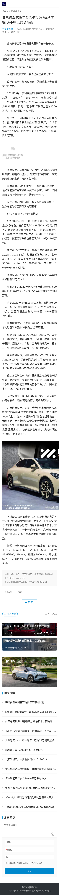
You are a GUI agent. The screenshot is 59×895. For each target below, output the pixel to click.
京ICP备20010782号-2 (41, 891)
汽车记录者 (7, 29)
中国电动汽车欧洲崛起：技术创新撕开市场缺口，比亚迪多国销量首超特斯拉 (31, 768)
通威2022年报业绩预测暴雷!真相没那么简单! (29, 806)
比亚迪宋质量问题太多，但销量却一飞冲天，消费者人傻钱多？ (31, 730)
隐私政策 (25, 887)
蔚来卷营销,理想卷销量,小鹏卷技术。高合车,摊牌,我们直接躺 (31, 721)
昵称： (9, 842)
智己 (20, 592)
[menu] (54, 4)
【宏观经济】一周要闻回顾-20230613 (26, 759)
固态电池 (8, 592)
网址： (9, 857)
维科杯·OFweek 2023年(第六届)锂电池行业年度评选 (31, 787)
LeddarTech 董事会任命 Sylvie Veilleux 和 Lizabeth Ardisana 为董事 (31, 711)
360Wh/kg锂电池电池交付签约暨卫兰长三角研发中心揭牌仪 (31, 797)
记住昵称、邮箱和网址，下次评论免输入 (25, 863)
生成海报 (11, 614)
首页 (4, 11)
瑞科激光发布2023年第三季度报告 (24, 749)
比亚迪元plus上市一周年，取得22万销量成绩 (29, 740)
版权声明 (34, 887)
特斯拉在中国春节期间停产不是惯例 (24, 702)
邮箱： (9, 849)
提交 (29, 870)
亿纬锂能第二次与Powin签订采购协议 (25, 778)
